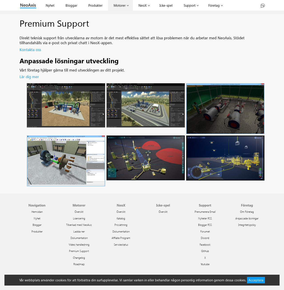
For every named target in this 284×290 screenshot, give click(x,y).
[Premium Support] (262, 5)
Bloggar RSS (205, 224)
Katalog (121, 218)
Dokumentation (79, 238)
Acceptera (255, 280)
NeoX (142, 5)
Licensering (79, 218)
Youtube (205, 264)
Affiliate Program (121, 238)
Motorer (120, 5)
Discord (205, 238)
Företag (214, 5)
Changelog (79, 257)
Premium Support (79, 251)
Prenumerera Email (205, 211)
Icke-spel (166, 5)
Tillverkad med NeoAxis (79, 224)
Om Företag (247, 211)
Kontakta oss (30, 49)
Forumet (205, 231)
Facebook (205, 244)
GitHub (205, 251)
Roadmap (79, 264)
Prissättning (120, 224)
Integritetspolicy (247, 224)
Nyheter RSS (205, 218)
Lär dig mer (29, 76)
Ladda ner (79, 231)
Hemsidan (37, 211)
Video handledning (79, 244)
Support (189, 5)
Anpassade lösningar (246, 218)
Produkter (95, 5)
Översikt (79, 211)
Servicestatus (121, 244)
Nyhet (50, 5)
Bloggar (71, 5)
